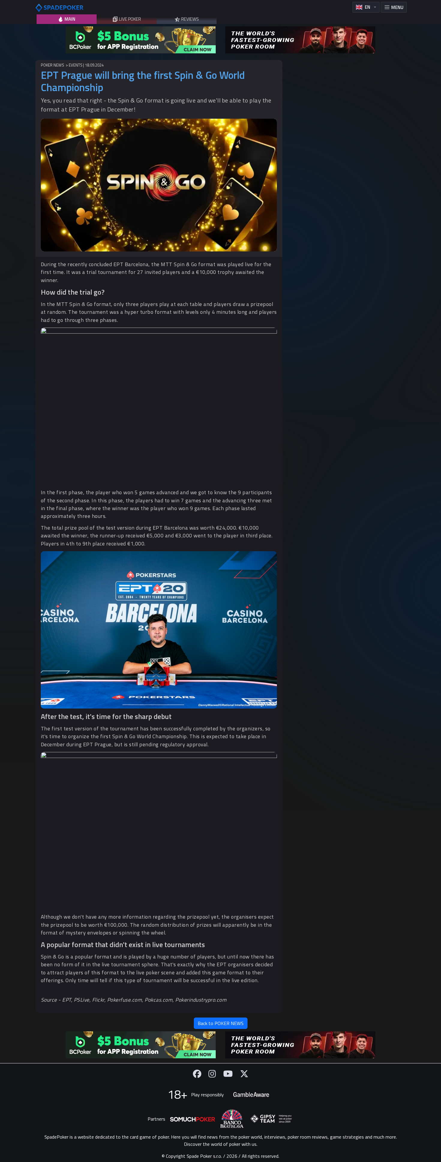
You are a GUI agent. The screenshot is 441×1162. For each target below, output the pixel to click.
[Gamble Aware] (251, 1094)
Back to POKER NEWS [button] (221, 1023)
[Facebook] (197, 1073)
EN (367, 7)
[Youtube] (228, 1073)
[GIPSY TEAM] (271, 1119)
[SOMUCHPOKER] (192, 1118)
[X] (244, 1073)
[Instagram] (212, 1073)
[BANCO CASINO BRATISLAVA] (232, 1118)
